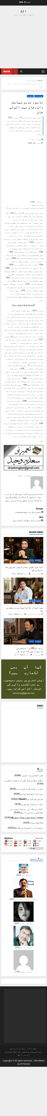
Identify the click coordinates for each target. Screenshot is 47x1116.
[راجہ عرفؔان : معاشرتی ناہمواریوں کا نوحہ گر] (23, 631)
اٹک (23, 10)
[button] (43, 71)
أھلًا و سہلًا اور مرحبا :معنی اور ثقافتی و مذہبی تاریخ (26, 811)
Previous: (29, 510)
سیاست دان (38, 96)
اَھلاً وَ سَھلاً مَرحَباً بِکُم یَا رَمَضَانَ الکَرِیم (24, 780)
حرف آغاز (31, 1048)
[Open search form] (21, 71)
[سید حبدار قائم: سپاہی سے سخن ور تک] (23, 591)
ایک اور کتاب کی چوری (32, 804)
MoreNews (39, 1060)
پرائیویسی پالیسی (31, 1051)
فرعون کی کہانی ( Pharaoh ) (30, 798)
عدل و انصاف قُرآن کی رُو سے (29, 788)
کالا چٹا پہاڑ (36, 822)
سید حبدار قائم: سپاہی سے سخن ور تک (24, 609)
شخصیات (30, 96)
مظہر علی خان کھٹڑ (34, 614)
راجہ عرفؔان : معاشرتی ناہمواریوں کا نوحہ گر (29, 649)
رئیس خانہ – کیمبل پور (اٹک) (29, 827)
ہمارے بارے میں (17, 1048)
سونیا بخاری (36, 574)
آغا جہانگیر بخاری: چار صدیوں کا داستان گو (24, 568)
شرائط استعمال (12, 1051)
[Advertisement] (23, 42)
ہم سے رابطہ (23, 1054)
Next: (28, 519)
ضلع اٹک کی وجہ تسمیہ (32, 775)
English (6, 71)
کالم (31, 560)
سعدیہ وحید (36, 139)
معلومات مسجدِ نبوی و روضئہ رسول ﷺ (27, 817)
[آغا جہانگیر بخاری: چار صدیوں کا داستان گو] (23, 550)
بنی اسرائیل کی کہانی (31, 793)
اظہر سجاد (37, 655)
